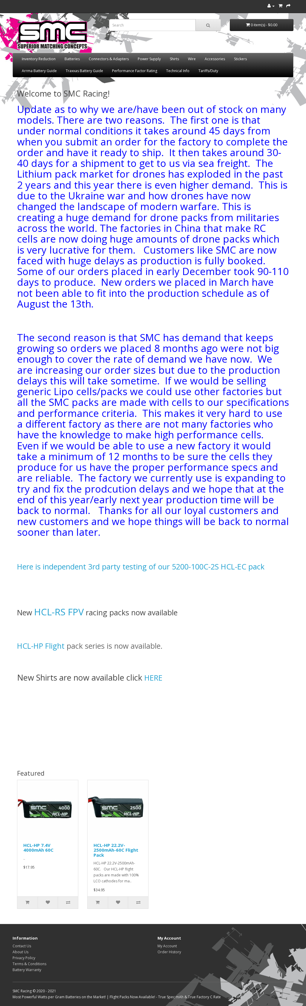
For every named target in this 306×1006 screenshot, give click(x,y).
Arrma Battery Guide (39, 70)
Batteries (72, 58)
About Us (20, 951)
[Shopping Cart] (280, 5)
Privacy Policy (24, 957)
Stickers (240, 58)
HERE (153, 678)
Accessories (215, 58)
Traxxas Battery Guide (84, 70)
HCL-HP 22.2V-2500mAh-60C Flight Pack (116, 850)
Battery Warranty (27, 969)
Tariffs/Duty (208, 70)
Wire (192, 58)
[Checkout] (288, 5)
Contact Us (22, 945)
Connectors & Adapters (109, 58)
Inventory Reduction (39, 58)
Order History (169, 951)
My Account (167, 945)
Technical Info (177, 70)
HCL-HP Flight (42, 646)
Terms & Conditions (29, 963)
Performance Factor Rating (134, 70)
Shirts (174, 58)
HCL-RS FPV (59, 612)
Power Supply (149, 58)
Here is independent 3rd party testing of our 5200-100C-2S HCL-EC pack (140, 566)
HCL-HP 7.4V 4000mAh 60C (38, 847)
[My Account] (271, 5)
